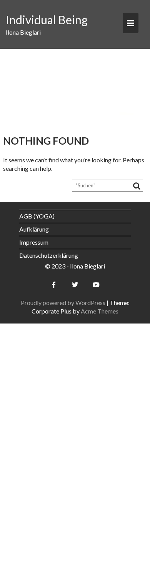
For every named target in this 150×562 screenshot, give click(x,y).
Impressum (33, 242)
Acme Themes (99, 311)
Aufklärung (34, 229)
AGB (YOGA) (37, 216)
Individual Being (47, 20)
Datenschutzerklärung (48, 255)
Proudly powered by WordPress (63, 302)
